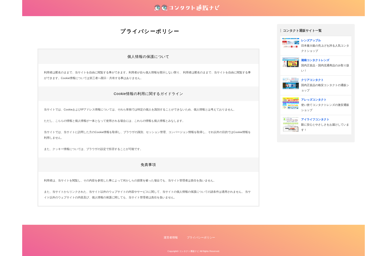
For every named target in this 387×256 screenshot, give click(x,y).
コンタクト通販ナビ (189, 251)
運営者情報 (171, 237)
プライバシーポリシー (201, 237)
